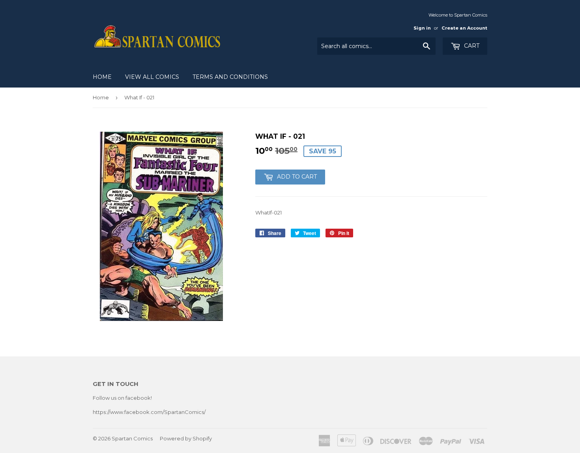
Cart (470, 45)
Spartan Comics (132, 438)
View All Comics (152, 76)
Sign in (422, 28)
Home (102, 76)
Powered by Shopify (186, 438)
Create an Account (464, 28)
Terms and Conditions (230, 76)
